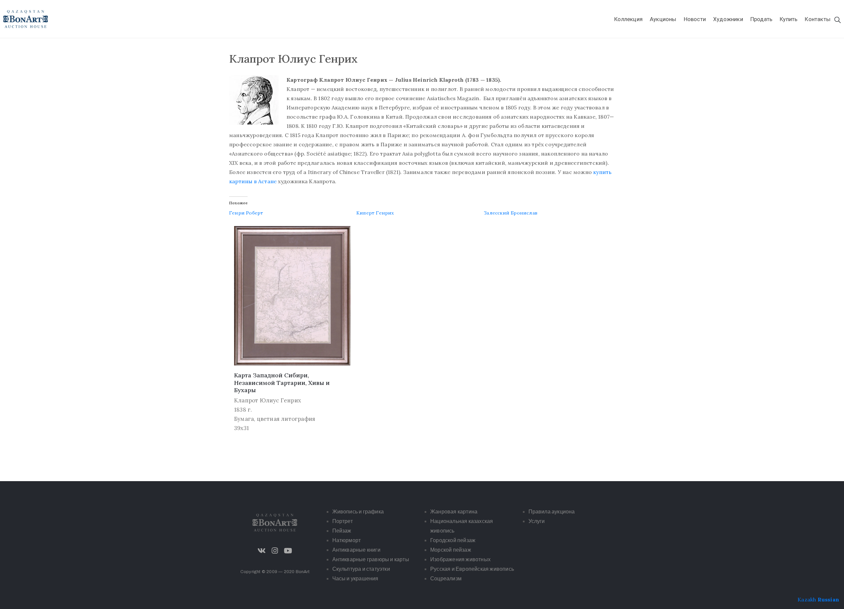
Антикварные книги (356, 550)
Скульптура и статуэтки (361, 569)
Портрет (342, 521)
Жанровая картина (453, 511)
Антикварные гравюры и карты (370, 559)
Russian (828, 599)
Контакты (817, 19)
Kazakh (807, 599)
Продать (761, 19)
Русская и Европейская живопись (472, 569)
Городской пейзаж (452, 540)
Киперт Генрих (375, 213)
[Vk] (262, 551)
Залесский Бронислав (510, 213)
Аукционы (663, 19)
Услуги (536, 521)
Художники (728, 19)
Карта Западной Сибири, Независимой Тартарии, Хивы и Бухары (282, 382)
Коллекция (628, 19)
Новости (695, 19)
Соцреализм (446, 578)
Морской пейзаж (450, 550)
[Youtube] (288, 551)
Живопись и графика (358, 511)
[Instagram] (275, 551)
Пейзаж (341, 531)
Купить (789, 19)
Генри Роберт (246, 213)
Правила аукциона (551, 511)
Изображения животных (460, 559)
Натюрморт (346, 540)
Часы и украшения (355, 578)
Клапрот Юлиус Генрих (267, 400)
